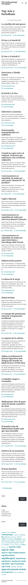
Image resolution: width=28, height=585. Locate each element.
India (2, 544)
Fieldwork (18, 541)
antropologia (15, 534)
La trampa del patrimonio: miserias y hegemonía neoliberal (13, 316)
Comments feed (6, 514)
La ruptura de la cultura (12, 338)
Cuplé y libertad (8, 199)
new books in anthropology (15, 544)
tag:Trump (5, 566)
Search (3, 496)
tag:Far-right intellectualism (13, 553)
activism (8, 532)
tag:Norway (21, 558)
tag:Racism (6, 561)
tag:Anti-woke (15, 547)
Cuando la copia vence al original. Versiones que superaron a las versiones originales (13, 156)
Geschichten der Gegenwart (12, 542)
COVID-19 (19, 537)
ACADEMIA (3, 532)
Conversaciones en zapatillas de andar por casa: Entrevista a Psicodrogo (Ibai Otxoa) (12, 238)
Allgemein (13, 532)
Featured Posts (5, 541)
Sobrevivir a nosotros (11, 112)
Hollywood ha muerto (11, 261)
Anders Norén (24, 580)
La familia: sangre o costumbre (10, 380)
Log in (3, 510)
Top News (19, 566)
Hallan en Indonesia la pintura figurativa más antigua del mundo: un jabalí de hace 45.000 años (13, 359)
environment (10, 539)
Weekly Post (21, 572)
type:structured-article (13, 569)
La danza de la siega (10, 279)
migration (6, 544)
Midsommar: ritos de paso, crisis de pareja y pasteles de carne (13, 404)
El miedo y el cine (9, 93)
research (3, 547)
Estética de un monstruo (12, 451)
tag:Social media (19, 561)
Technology (13, 566)
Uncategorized (7, 572)
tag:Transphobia (17, 564)
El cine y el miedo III (10, 40)
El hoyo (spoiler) (9, 469)
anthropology (6, 535)
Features (12, 541)
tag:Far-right (7, 550)
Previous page (6, 488)
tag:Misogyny (8, 558)
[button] (22, 3)
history (22, 542)
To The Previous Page (14, 20)
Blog (2, 537)
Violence (15, 572)
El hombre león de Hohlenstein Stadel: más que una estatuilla (12, 428)
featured (24, 539)
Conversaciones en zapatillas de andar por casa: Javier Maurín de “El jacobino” (13, 179)
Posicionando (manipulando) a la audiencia (10, 132)
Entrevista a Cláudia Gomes (10, 73)
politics (23, 544)
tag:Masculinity (8, 555)
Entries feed (5, 512)
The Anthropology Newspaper (9, 3)
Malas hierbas (8, 298)
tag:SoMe (5, 564)
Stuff (7, 547)
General (3, 542)
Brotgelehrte (13, 537)
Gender (23, 541)
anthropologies (20, 35)
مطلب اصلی (3, 574)
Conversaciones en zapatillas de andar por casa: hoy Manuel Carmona (13, 217)
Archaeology (22, 534)
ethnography (18, 539)
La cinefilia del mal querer (13, 24)
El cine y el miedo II (10, 56)
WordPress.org (5, 515)
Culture (3, 539)
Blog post (7, 537)
